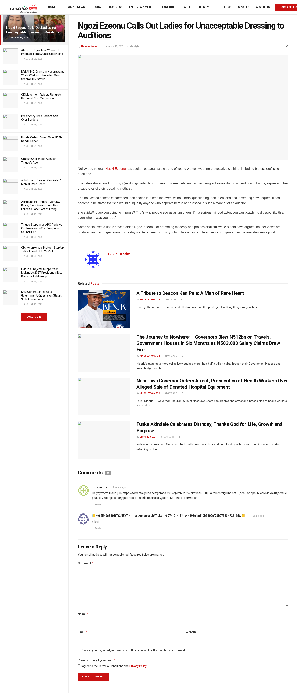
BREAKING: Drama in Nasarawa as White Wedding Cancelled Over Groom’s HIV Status (42, 75)
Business (116, 7)
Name (83, 614)
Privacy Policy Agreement (96, 660)
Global (97, 7)
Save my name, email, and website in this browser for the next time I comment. (134, 650)
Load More (34, 317)
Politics (225, 7)
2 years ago (119, 487)
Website (191, 632)
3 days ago (170, 393)
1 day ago (170, 299)
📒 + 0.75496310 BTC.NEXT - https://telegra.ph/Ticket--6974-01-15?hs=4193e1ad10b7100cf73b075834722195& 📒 (168, 515)
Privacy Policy (137, 666)
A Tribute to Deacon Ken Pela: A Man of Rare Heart (190, 293)
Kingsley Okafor (150, 299)
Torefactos (99, 487)
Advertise (263, 7)
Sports (244, 7)
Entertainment (141, 7)
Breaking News (74, 7)
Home (52, 7)
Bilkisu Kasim (89, 46)
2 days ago (170, 356)
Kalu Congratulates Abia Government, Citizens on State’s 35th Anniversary (41, 295)
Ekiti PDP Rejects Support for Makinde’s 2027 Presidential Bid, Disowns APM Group (41, 272)
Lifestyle (205, 7)
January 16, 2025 (114, 46)
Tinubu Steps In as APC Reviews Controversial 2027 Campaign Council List (41, 228)
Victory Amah (148, 437)
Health (185, 7)
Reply (98, 504)
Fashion (168, 7)
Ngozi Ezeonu (115, 168)
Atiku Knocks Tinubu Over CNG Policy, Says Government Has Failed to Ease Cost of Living (40, 205)
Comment (86, 563)
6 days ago (167, 437)
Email (83, 632)
